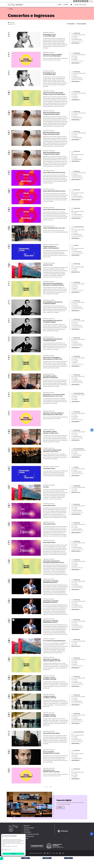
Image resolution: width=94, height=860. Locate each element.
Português (76, 4)
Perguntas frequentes (29, 827)
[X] (83, 1)
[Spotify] (60, 853)
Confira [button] (60, 807)
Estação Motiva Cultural (79, 226)
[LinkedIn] (76, 1)
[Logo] (16, 5)
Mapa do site (27, 825)
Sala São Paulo (77, 33)
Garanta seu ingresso (76, 179)
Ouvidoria (26, 838)
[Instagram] (85, 1)
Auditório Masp (77, 263)
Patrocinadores (27, 832)
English (80, 4)
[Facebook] (87, 1)
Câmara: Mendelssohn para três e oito (54, 228)
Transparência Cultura (29, 836)
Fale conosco (27, 829)
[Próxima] (50, 787)
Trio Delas (46, 487)
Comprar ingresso (75, 81)
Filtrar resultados (82, 23)
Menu (60, 4)
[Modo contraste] (71, 4)
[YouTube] (81, 1)
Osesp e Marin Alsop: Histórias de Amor (54, 172)
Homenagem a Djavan (49, 468)
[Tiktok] (78, 1)
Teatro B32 (76, 245)
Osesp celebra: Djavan (49, 505)
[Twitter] (54, 853)
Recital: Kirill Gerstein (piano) (51, 733)
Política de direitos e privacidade (31, 834)
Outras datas (71, 23)
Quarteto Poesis (48, 265)
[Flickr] (74, 1)
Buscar (66, 4)
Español (84, 4)
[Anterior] (43, 787)
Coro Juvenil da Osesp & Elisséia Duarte (54, 641)
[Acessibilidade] (91, 834)
